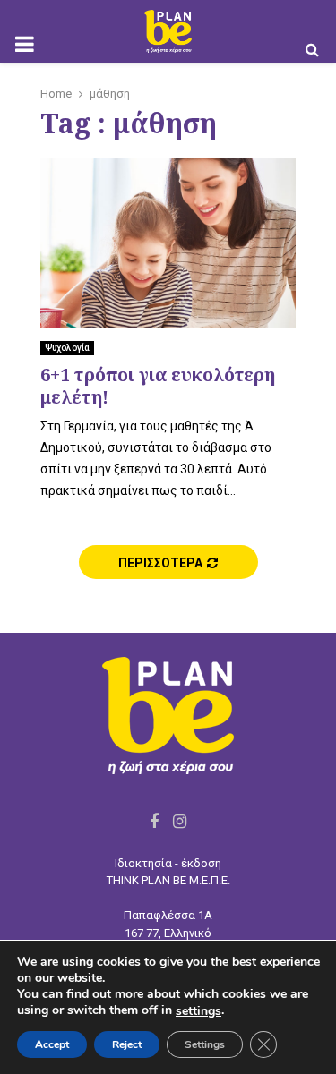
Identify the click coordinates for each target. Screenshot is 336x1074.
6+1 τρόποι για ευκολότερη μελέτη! (157, 385)
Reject (127, 1044)
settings (198, 1011)
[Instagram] (179, 821)
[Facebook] (154, 821)
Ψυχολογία (67, 348)
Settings (205, 1044)
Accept (52, 1044)
